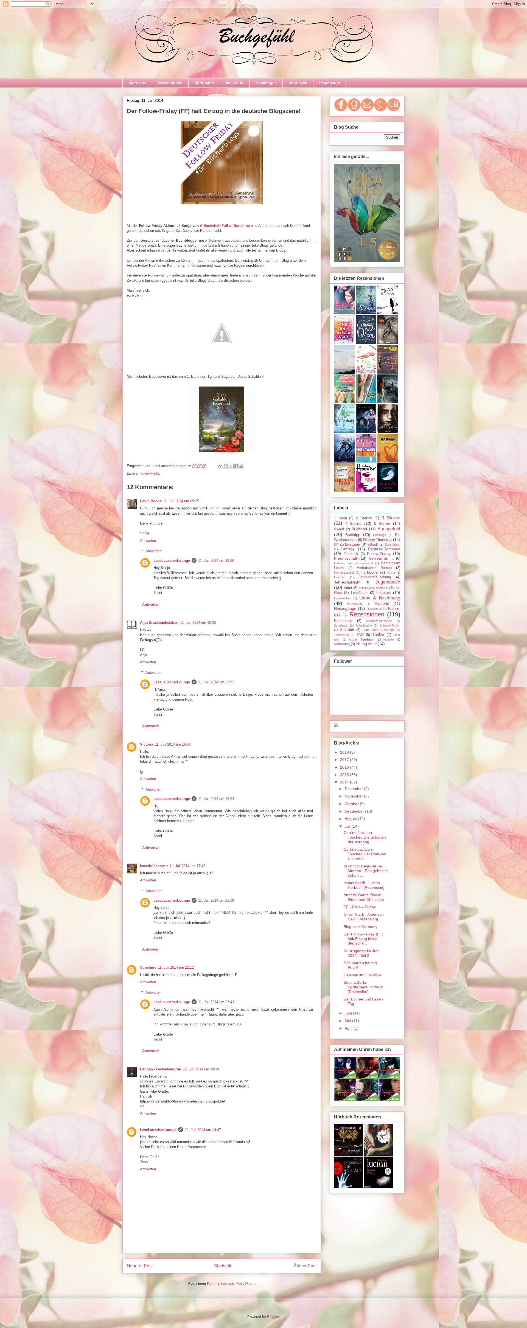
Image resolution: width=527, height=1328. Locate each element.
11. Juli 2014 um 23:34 (216, 799)
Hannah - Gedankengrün (160, 1069)
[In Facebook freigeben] (236, 466)
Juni (349, 1013)
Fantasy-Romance (384, 549)
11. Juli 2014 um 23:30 (216, 561)
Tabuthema (341, 634)
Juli (348, 826)
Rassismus (374, 608)
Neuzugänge (345, 608)
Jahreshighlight (347, 582)
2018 (345, 752)
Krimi (348, 588)
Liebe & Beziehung (379, 597)
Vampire (388, 639)
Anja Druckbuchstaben (159, 623)
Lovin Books (150, 501)
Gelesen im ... (381, 558)
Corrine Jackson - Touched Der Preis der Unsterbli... (365, 854)
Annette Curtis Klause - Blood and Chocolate (364, 897)
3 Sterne (391, 517)
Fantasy (348, 549)
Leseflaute (359, 593)
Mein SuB (235, 83)
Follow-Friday (150, 473)
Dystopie (352, 544)
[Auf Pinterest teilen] (241, 466)
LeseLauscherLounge (171, 561)
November (354, 796)
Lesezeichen (342, 598)
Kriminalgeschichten (371, 588)
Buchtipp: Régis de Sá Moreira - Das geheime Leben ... (366, 871)
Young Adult (366, 644)
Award (339, 529)
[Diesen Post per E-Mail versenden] (220, 466)
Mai (348, 1021)
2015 (345, 774)
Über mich (297, 83)
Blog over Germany (360, 926)
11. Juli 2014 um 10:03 (198, 623)
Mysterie (381, 603)
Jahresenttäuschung (375, 577)
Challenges (266, 83)
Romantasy (343, 621)
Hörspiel (339, 577)
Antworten (148, 540)
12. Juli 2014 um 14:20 (201, 1069)
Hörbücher (204, 83)
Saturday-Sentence (379, 620)
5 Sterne (382, 523)
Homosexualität (344, 572)
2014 (345, 782)
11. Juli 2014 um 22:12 (176, 967)
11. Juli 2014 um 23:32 (216, 682)
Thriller (378, 634)
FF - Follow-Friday (360, 907)
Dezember (354, 788)
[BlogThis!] (225, 466)
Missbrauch (355, 603)
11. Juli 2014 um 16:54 (173, 744)
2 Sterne (364, 518)
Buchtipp (352, 534)
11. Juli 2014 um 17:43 (187, 866)
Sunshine (148, 967)
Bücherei (359, 529)
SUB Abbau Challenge (378, 629)
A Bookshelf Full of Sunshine (225, 226)
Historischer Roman (374, 568)
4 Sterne (353, 523)
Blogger (273, 1317)
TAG (360, 635)
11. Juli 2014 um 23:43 (216, 1002)
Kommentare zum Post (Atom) (231, 1283)
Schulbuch (341, 625)
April (349, 1028)
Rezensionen (170, 83)
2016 (345, 767)
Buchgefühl (388, 528)
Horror (390, 572)
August (351, 818)
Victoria (146, 744)
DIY (336, 544)
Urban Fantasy (361, 639)
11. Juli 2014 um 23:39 (216, 900)
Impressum (329, 83)
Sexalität (347, 630)
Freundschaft (345, 558)
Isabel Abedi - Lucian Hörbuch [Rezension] (364, 885)
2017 (345, 759)
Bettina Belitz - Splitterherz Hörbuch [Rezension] (363, 987)
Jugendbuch (387, 582)
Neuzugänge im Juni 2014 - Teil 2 (361, 953)
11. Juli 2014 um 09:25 (181, 501)
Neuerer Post (140, 1266)
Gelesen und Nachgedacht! (353, 563)
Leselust (383, 592)
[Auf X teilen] (231, 466)
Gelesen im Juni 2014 (363, 975)
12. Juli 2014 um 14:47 (203, 1130)
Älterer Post (305, 1266)
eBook (373, 544)
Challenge (379, 535)
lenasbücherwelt (154, 866)
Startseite (137, 83)
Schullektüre (364, 625)
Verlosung (342, 644)
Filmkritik (351, 554)
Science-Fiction (390, 625)
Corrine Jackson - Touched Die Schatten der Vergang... (365, 837)
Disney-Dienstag (377, 539)
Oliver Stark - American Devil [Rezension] (364, 916)
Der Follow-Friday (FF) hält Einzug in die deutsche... (363, 939)
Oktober (352, 804)
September (355, 811)
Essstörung (392, 544)
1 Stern (340, 518)
